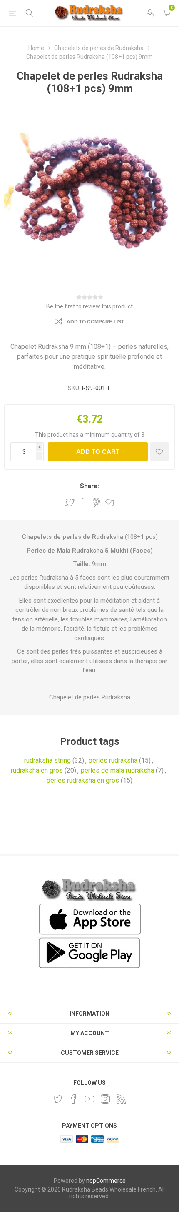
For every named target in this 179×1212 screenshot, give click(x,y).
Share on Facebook (83, 502)
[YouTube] (89, 1099)
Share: (89, 486)
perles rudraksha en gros (83, 780)
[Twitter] (58, 1099)
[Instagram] (105, 1099)
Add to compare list (95, 322)
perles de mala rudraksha (117, 770)
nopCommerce (106, 1180)
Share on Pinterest (96, 502)
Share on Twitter (70, 502)
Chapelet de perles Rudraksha (89, 697)
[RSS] (121, 1099)
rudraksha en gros (37, 770)
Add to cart (97, 451)
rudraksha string (47, 760)
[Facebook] (73, 1099)
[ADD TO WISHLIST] (159, 451)
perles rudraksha (113, 760)
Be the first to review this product (89, 306)
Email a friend (109, 502)
